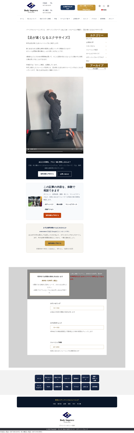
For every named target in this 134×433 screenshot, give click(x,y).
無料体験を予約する (47, 174)
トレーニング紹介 (92, 50)
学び (87, 61)
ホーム (22, 19)
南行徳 (59, 404)
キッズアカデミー (39, 386)
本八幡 (79, 404)
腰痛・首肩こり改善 (94, 378)
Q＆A (48, 386)
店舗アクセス (49, 209)
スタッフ (85, 19)
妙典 (64, 404)
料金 (55, 19)
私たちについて (31, 19)
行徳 (54, 404)
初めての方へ (58, 378)
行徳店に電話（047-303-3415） (10, 432)
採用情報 (102, 19)
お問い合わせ (64, 174)
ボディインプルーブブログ (95, 57)
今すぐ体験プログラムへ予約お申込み (86, 7)
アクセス (94, 19)
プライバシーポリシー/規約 (67, 425)
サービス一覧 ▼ (65, 19)
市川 (74, 404)
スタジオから (90, 46)
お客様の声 (76, 19)
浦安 (69, 404)
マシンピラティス (71, 204)
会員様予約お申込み (67, 7)
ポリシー (111, 19)
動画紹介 (76, 378)
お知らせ (85, 386)
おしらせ (89, 38)
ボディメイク (49, 204)
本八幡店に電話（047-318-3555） (32, 432)
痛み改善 (59, 204)
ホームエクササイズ (92, 53)
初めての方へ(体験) (45, 19)
